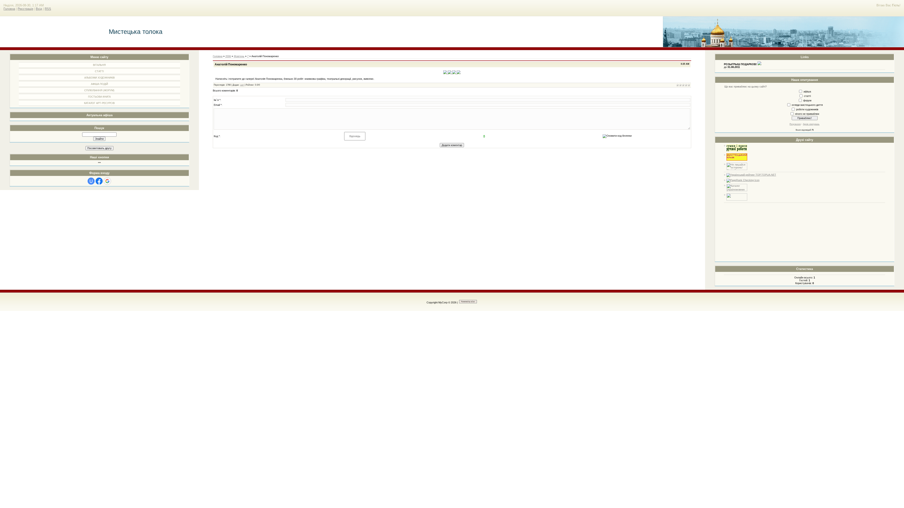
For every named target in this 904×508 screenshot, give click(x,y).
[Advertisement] (805, 232)
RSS (48, 9)
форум (807, 100)
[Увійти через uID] (91, 181)
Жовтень (239, 56)
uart (242, 85)
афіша (807, 91)
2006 (228, 56)
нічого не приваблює (807, 113)
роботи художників (807, 109)
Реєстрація (25, 9)
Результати (795, 124)
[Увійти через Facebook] (99, 181)
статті (807, 95)
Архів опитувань (811, 124)
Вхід (39, 9)
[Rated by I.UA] (736, 199)
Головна (9, 9)
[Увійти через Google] (107, 181)
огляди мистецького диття (807, 104)
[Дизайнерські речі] (736, 150)
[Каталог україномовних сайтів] (736, 190)
